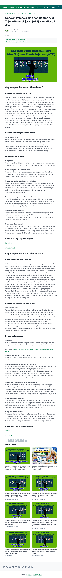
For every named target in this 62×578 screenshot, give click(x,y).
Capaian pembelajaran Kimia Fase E (16, 39)
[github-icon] (29, 567)
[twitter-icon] (7, 567)
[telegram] (19, 440)
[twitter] (12, 440)
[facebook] (9, 440)
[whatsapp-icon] (23, 567)
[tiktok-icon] (26, 567)
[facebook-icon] (4, 567)
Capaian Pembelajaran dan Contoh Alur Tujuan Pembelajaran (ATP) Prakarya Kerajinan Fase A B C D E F (17, 495)
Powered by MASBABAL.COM (33, 574)
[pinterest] (22, 440)
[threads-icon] (13, 567)
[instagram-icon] (10, 567)
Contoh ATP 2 (10, 247)
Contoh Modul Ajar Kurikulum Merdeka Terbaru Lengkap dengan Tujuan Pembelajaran (44, 467)
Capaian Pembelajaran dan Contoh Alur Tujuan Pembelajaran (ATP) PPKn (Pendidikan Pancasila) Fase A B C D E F (44, 523)
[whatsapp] (16, 440)
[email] (26, 440)
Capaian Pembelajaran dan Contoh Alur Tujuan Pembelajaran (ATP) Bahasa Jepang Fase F (17, 522)
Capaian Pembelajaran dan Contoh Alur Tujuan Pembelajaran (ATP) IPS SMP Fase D (44, 551)
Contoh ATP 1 (9, 243)
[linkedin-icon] (19, 567)
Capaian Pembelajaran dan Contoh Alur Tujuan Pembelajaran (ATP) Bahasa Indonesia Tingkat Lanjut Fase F (17, 467)
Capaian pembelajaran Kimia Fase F (16, 42)
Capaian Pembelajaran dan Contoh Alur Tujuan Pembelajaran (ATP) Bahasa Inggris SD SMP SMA (17, 551)
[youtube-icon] (16, 567)
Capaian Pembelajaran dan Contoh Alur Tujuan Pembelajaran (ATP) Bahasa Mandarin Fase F (44, 495)
